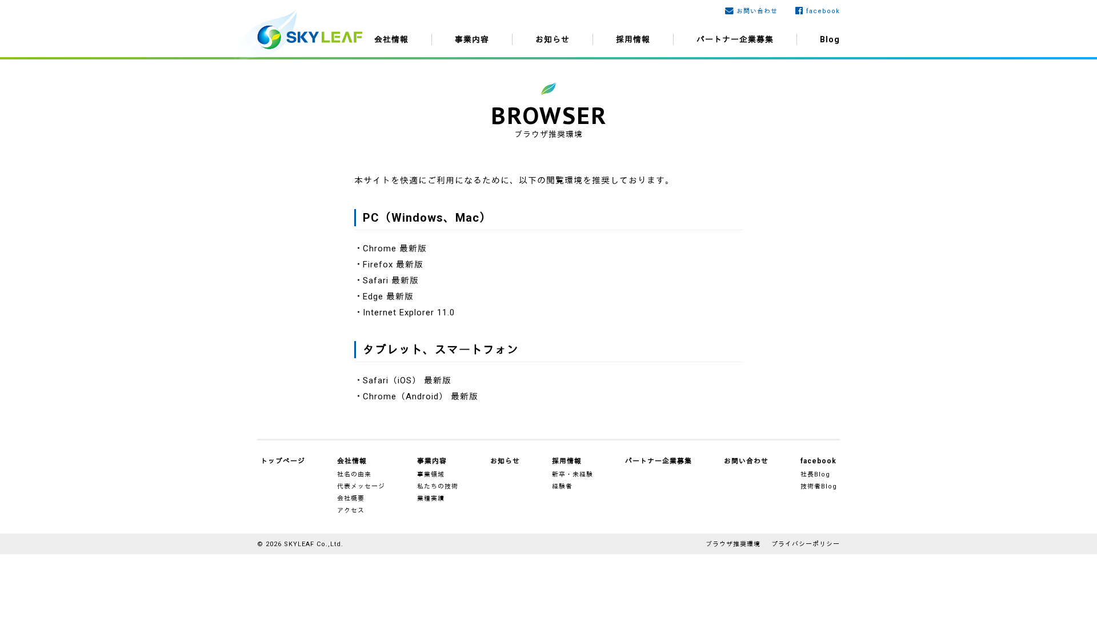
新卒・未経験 (572, 474)
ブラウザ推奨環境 (733, 544)
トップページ (283, 461)
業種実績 (431, 498)
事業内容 (472, 39)
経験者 (562, 486)
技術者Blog (818, 486)
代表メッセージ (361, 486)
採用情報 (633, 39)
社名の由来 (354, 474)
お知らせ (552, 39)
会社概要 (351, 498)
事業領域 (431, 474)
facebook (823, 11)
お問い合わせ (757, 11)
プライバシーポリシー (805, 544)
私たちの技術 (437, 486)
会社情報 (391, 39)
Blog (830, 39)
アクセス (351, 510)
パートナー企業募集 (735, 39)
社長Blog (815, 474)
